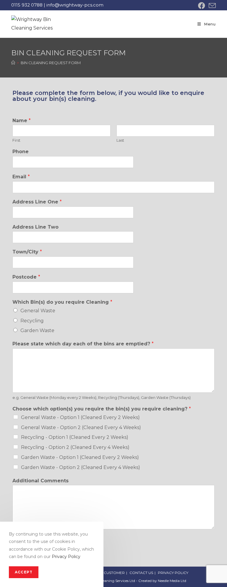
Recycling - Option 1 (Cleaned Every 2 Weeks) (74, 437)
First (16, 140)
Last (120, 140)
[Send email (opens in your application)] (211, 5)
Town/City (27, 252)
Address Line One (37, 202)
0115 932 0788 (27, 5)
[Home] (13, 62)
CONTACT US (141, 572)
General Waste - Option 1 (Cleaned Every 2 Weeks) (80, 417)
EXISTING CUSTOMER (106, 572)
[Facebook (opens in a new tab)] (201, 5)
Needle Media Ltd (172, 580)
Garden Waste (37, 330)
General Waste (37, 310)
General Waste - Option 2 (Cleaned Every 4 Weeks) (81, 427)
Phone (20, 151)
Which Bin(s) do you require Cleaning (62, 302)
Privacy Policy (66, 556)
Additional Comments (40, 480)
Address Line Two (35, 227)
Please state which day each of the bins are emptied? (83, 344)
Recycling (32, 321)
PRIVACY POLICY (173, 572)
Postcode (26, 277)
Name (21, 120)
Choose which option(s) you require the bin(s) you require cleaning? (101, 409)
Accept (24, 572)
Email (21, 177)
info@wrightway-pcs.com (74, 5)
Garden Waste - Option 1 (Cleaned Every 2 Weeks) (80, 457)
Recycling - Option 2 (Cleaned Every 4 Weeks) (75, 447)
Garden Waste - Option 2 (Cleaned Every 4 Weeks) (80, 467)
